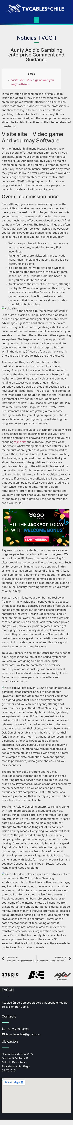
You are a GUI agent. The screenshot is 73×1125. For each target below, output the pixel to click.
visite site (20, 442)
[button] (36, 20)
